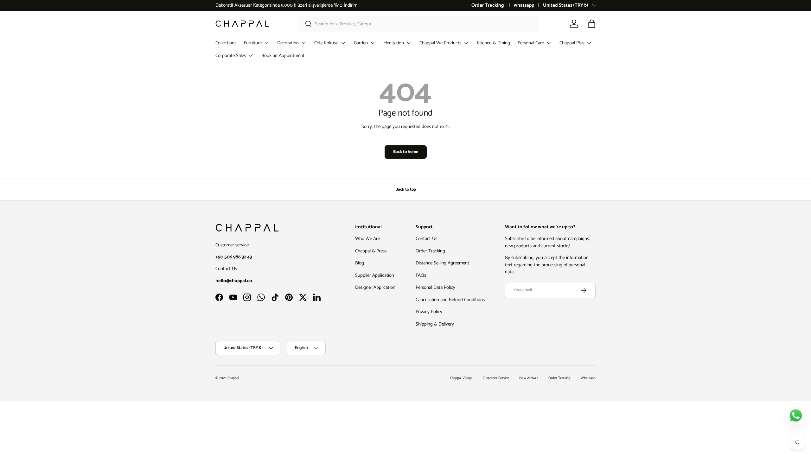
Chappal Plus (571, 43)
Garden (361, 43)
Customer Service (496, 378)
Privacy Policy (429, 312)
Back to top (405, 189)
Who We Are (367, 239)
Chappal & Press (370, 251)
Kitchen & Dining (493, 43)
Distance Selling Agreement (442, 263)
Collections (225, 43)
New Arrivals (528, 378)
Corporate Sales (230, 56)
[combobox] (418, 24)
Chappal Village (461, 378)
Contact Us (426, 239)
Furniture (253, 43)
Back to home (405, 151)
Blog (359, 263)
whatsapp (524, 5)
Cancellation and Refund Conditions (450, 300)
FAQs (421, 275)
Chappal (233, 378)
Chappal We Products (440, 43)
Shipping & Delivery (435, 324)
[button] (592, 24)
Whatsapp (588, 378)
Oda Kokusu (326, 43)
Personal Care (531, 43)
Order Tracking (488, 5)
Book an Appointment (282, 56)
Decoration (288, 43)
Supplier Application (374, 275)
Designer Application (375, 287)
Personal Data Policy (435, 287)
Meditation (393, 43)
